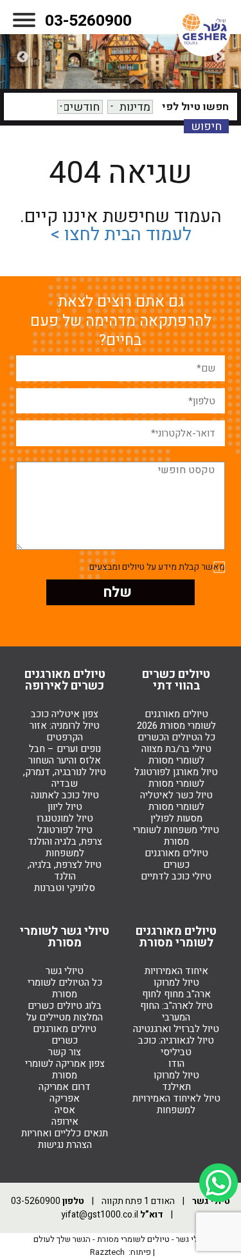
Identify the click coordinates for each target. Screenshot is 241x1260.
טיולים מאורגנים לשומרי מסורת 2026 (176, 720)
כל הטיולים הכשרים (176, 737)
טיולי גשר (65, 971)
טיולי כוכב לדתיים (176, 876)
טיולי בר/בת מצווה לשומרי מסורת (176, 754)
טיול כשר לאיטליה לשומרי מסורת (176, 801)
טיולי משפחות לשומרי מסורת (176, 836)
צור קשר (64, 1052)
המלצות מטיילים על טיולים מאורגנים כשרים (64, 1029)
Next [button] (22, 57)
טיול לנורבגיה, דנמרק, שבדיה (64, 778)
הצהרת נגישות (65, 1145)
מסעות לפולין (176, 818)
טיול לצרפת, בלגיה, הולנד (65, 870)
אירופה (64, 1121)
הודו (176, 1064)
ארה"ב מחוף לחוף (176, 994)
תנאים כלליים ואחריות (64, 1133)
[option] (120, 57)
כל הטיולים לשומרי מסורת (65, 988)
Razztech (107, 1252)
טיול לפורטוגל (65, 830)
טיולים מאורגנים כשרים (176, 859)
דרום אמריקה (65, 1087)
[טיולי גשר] (204, 29)
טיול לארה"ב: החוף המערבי (176, 1011)
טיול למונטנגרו (65, 818)
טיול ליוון (65, 807)
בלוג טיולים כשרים (65, 1006)
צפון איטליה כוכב (64, 714)
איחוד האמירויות (176, 971)
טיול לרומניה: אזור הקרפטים (65, 731)
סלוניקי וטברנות (64, 888)
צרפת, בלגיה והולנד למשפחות (65, 847)
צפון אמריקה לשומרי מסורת (65, 1069)
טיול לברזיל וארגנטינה (176, 1029)
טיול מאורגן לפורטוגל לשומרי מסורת (176, 778)
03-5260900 (88, 20)
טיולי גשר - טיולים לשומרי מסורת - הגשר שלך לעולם (120, 1239)
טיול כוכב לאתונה (65, 795)
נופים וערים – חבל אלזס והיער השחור (64, 754)
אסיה (65, 1110)
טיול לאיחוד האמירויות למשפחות (176, 1104)
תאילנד (176, 1087)
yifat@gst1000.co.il (99, 1214)
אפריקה (64, 1098)
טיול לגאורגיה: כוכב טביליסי (176, 1046)
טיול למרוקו (176, 982)
